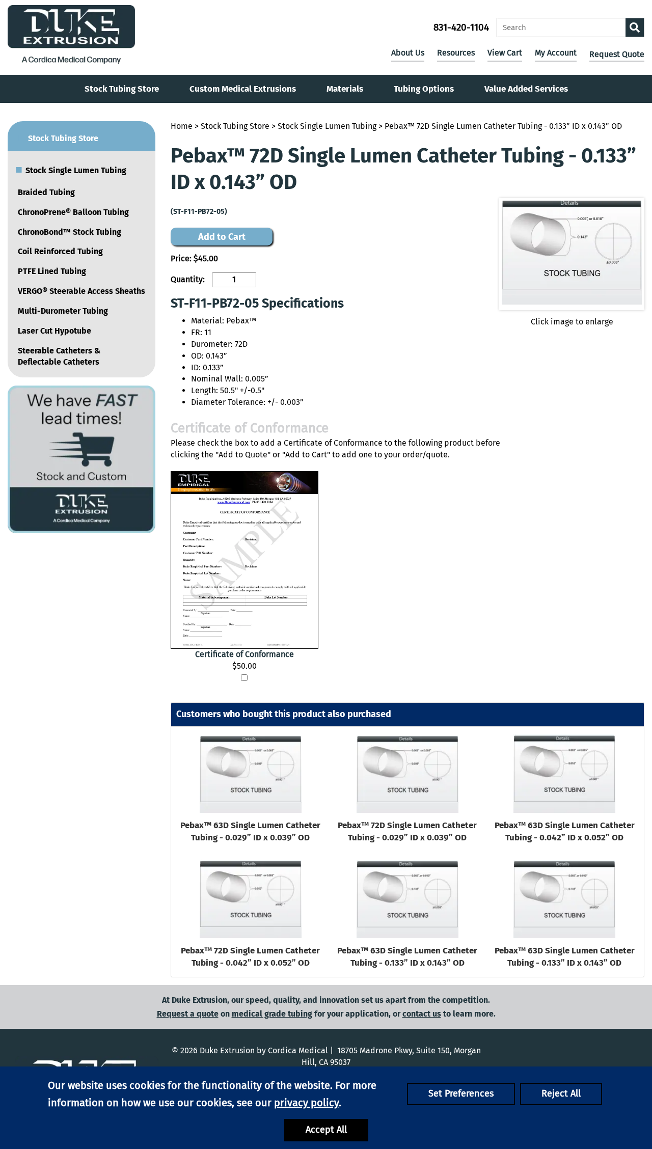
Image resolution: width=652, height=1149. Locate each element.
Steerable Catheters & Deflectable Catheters (59, 356)
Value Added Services (526, 89)
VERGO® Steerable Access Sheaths (81, 291)
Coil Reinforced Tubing (60, 251)
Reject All (561, 1093)
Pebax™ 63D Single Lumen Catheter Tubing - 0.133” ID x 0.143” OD (407, 956)
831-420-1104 (461, 27)
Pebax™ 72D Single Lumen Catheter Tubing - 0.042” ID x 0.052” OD (250, 956)
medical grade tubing (272, 1014)
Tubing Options (424, 89)
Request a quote (188, 1014)
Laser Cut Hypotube (54, 331)
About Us (407, 53)
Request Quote (616, 54)
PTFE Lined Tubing (52, 271)
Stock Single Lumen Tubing (327, 126)
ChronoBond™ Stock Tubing (69, 232)
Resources (456, 53)
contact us (421, 1014)
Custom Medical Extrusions (242, 89)
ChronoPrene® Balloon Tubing (73, 212)
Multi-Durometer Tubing (63, 311)
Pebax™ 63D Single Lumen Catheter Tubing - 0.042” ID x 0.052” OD (565, 831)
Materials (345, 89)
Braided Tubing (46, 192)
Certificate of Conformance (244, 654)
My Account (556, 53)
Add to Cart (222, 236)
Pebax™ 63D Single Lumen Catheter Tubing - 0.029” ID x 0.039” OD (250, 831)
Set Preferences (461, 1093)
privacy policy (306, 1103)
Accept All (326, 1129)
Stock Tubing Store (122, 89)
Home (182, 126)
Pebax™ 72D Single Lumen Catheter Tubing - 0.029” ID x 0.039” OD (407, 831)
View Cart (504, 53)
